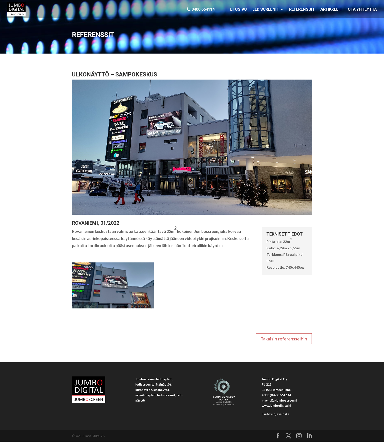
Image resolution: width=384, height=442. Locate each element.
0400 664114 (203, 9)
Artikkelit (331, 10)
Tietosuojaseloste (275, 414)
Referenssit (302, 10)
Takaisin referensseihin (284, 338)
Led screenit (265, 10)
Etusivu (238, 10)
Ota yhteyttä (362, 10)
